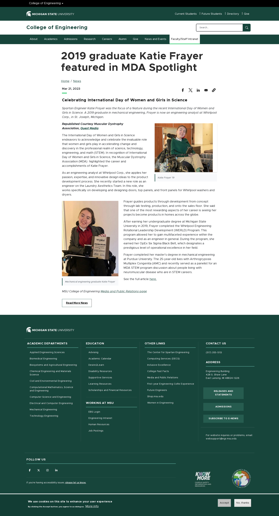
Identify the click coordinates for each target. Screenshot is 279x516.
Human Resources (112, 424)
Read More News (77, 303)
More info (92, 506)
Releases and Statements (229, 393)
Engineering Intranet (112, 418)
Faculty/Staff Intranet (185, 40)
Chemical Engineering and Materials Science (50, 373)
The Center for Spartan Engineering (171, 352)
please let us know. (75, 483)
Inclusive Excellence (159, 365)
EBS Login (107, 412)
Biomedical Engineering (43, 359)
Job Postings (109, 431)
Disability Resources (112, 371)
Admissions (71, 39)
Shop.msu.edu (169, 396)
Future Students (212, 14)
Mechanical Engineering (43, 410)
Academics (50, 39)
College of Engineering (45, 3)
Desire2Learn (109, 365)
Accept (224, 502)
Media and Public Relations (162, 378)
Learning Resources (112, 384)
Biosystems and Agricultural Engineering (54, 365)
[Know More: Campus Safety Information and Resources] (197, 472)
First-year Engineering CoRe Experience (170, 384)
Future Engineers (157, 390)
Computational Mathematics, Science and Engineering (53, 389)
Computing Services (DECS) (171, 358)
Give (246, 14)
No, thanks (242, 502)
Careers (107, 39)
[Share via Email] (206, 90)
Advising (93, 352)
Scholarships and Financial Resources (110, 390)
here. (153, 279)
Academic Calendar (112, 358)
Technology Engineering (44, 416)
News (77, 81)
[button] (213, 90)
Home (65, 81)
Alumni (122, 39)
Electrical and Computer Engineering (51, 403)
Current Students (186, 14)
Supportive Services (112, 377)
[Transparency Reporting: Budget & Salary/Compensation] (235, 472)
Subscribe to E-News (226, 418)
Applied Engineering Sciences (47, 352)
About (34, 39)
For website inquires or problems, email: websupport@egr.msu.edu (229, 437)
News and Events (155, 39)
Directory (233, 14)
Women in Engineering (160, 403)
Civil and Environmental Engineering (51, 381)
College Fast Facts (171, 371)
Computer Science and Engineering (50, 397)
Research (90, 39)
